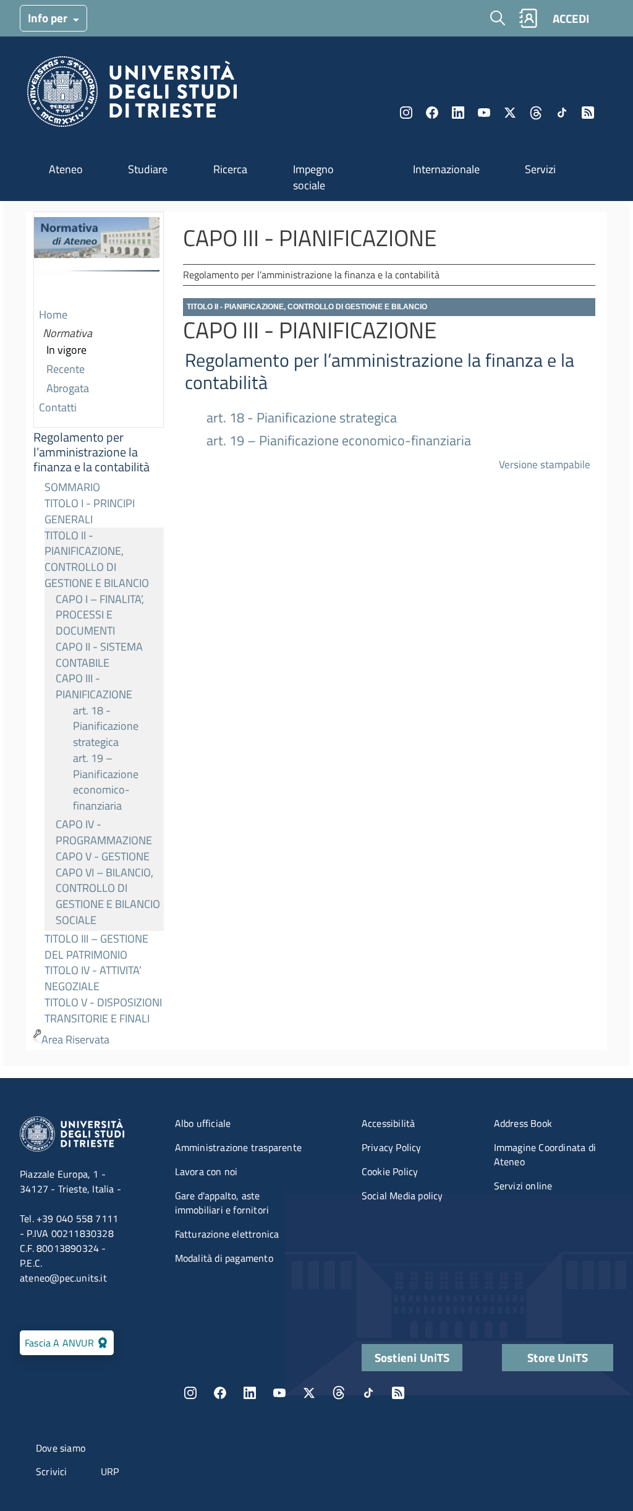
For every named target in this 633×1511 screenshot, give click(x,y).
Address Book (523, 1123)
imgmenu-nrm (96, 259)
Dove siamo (60, 1447)
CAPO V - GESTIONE (103, 856)
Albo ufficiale (203, 1123)
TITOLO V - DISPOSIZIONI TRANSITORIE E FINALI (103, 1010)
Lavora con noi (206, 1171)
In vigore (66, 349)
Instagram (406, 113)
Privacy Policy (392, 1147)
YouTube (484, 113)
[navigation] (98, 631)
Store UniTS (557, 1357)
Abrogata (67, 388)
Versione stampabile (544, 464)
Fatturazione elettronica (227, 1233)
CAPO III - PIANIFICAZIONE (94, 686)
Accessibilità (388, 1123)
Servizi (540, 169)
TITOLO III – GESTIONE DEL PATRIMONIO (96, 946)
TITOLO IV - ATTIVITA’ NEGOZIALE (93, 978)
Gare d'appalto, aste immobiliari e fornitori (222, 1202)
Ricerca (230, 169)
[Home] (132, 95)
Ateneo (66, 169)
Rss (588, 113)
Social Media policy (402, 1195)
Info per (49, 18)
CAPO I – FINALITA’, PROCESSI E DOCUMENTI (100, 615)
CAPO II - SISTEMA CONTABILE (99, 654)
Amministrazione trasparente (238, 1147)
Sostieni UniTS (412, 1357)
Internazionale (446, 169)
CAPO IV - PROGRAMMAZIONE (104, 832)
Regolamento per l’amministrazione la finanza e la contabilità (91, 452)
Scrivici (51, 1471)
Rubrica (528, 18)
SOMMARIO (72, 487)
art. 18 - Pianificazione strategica (105, 726)
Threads (536, 113)
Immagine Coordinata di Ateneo (545, 1154)
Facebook (432, 113)
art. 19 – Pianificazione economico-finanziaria (105, 782)
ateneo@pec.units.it (63, 1277)
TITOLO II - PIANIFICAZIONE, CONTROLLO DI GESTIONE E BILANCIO (97, 559)
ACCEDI (571, 18)
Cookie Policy (390, 1171)
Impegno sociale (313, 177)
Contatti (58, 407)
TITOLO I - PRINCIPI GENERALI (90, 511)
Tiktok (562, 113)
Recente (65, 369)
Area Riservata (75, 1039)
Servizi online (523, 1185)
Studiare (148, 169)
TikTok (368, 1393)
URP (110, 1471)
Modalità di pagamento (224, 1258)
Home (53, 314)
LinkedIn (458, 113)
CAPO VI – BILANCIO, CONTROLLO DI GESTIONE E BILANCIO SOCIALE (108, 896)
